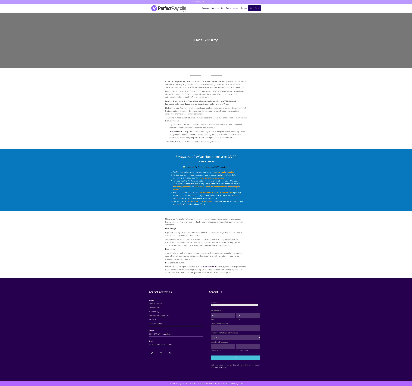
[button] (152, 353)
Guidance (215, 8)
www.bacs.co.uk (210, 267)
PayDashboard (176, 132)
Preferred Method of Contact (224, 333)
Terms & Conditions (223, 383)
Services (205, 8)
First (213, 319)
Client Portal (254, 8)
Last (238, 319)
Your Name (216, 311)
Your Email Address (220, 342)
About (235, 8)
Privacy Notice (221, 368)
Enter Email (216, 351)
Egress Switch (175, 125)
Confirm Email (242, 351)
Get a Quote (226, 8)
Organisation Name (220, 323)
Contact (244, 8)
